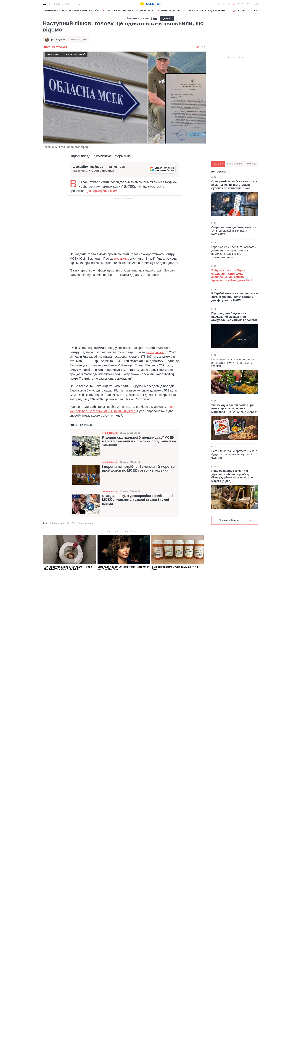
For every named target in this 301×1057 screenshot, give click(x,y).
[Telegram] (228, 3)
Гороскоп (258, 10)
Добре (166, 18)
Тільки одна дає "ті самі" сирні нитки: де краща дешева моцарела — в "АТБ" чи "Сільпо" (234, 408)
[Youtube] (233, 3)
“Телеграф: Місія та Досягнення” (206, 10)
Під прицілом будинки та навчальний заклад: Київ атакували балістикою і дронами (234, 317)
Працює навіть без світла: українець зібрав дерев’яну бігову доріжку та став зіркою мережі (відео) (232, 476)
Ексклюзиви (147, 10)
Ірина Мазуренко (58, 40)
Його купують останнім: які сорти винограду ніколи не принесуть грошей (232, 363)
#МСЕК (70, 523)
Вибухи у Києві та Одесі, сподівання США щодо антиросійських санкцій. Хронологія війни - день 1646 (231, 275)
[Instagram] (243, 3)
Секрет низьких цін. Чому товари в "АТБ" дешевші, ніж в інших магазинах (233, 231)
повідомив (121, 258)
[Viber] (223, 4)
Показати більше (229, 520)
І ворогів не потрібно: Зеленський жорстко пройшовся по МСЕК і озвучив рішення (138, 468)
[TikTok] (247, 3)
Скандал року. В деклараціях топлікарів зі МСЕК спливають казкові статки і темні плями (137, 499)
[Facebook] (219, 3)
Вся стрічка (218, 171)
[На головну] (150, 3)
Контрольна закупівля (119, 10)
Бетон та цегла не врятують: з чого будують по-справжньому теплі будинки (234, 454)
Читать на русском (55, 47)
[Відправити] (80, 3)
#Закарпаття (85, 523)
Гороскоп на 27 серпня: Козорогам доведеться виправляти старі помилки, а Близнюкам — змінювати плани (233, 252)
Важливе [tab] (251, 164)
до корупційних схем (102, 191)
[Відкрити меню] (45, 3)
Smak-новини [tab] (234, 164)
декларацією (155, 352)
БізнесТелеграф (170, 10)
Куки (154, 18)
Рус (256, 4)
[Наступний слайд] (260, 11)
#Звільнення (57, 523)
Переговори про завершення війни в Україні (72, 10)
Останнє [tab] (218, 164)
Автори (241, 10)
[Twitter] (238, 4)
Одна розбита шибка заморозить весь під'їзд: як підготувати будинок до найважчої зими (234, 185)
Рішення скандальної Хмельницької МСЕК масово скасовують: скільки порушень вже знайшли (139, 441)
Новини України (110, 433)
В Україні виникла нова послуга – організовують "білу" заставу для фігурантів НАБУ (234, 297)
